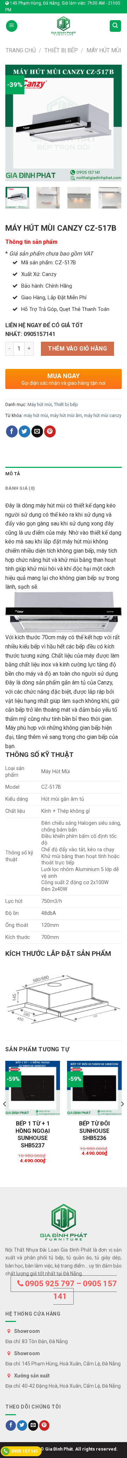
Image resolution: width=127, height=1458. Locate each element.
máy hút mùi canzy (102, 415)
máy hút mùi (36, 415)
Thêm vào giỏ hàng (77, 348)
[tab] (63, 474)
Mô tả (12, 473)
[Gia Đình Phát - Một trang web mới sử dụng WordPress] (63, 25)
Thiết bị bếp (61, 50)
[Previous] (16, 123)
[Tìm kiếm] (115, 26)
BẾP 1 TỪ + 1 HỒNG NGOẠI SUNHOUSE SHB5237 (33, 1134)
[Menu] (11, 26)
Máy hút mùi (103, 50)
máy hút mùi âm (66, 415)
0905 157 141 (24, 1451)
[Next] (110, 123)
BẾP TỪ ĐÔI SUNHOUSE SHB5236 (94, 1131)
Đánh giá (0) (20, 488)
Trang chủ (21, 50)
